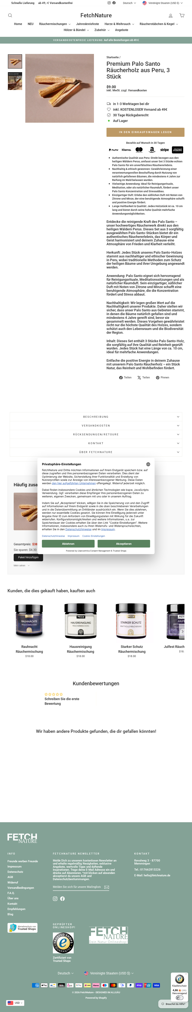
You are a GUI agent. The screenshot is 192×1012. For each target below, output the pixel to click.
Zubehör (100, 30)
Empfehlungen (16, 909)
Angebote (121, 30)
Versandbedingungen (21, 887)
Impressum (15, 866)
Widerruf (13, 882)
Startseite (112, 57)
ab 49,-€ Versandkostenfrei (55, 3)
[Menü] (186, 975)
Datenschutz (15, 872)
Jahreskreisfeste (87, 24)
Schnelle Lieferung (22, 3)
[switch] (179, 997)
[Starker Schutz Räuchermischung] (132, 621)
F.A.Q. (11, 893)
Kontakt (96, 443)
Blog (10, 914)
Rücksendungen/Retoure (96, 434)
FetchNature (96, 15)
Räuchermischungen (53, 24)
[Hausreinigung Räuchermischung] (80, 621)
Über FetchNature (96, 452)
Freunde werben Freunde (23, 861)
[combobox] (15, 1003)
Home (18, 24)
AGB (10, 877)
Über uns (13, 898)
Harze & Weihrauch (118, 24)
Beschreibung (96, 416)
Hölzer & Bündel (75, 30)
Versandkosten (137, 90)
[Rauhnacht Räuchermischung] (29, 621)
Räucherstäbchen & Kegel (157, 24)
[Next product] (182, 631)
